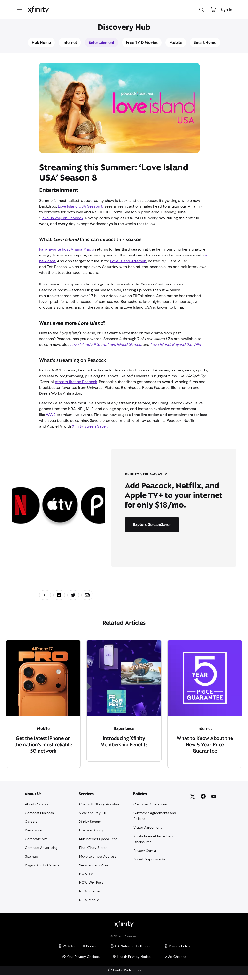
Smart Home (205, 42)
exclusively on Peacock (62, 217)
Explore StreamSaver (152, 524)
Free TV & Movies (142, 42)
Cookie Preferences (127, 970)
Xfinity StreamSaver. (90, 426)
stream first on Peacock (76, 381)
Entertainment (101, 42)
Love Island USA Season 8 (80, 206)
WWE (50, 414)
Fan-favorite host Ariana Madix (66, 249)
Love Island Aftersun (128, 260)
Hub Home (41, 42)
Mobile (175, 42)
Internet (69, 42)
